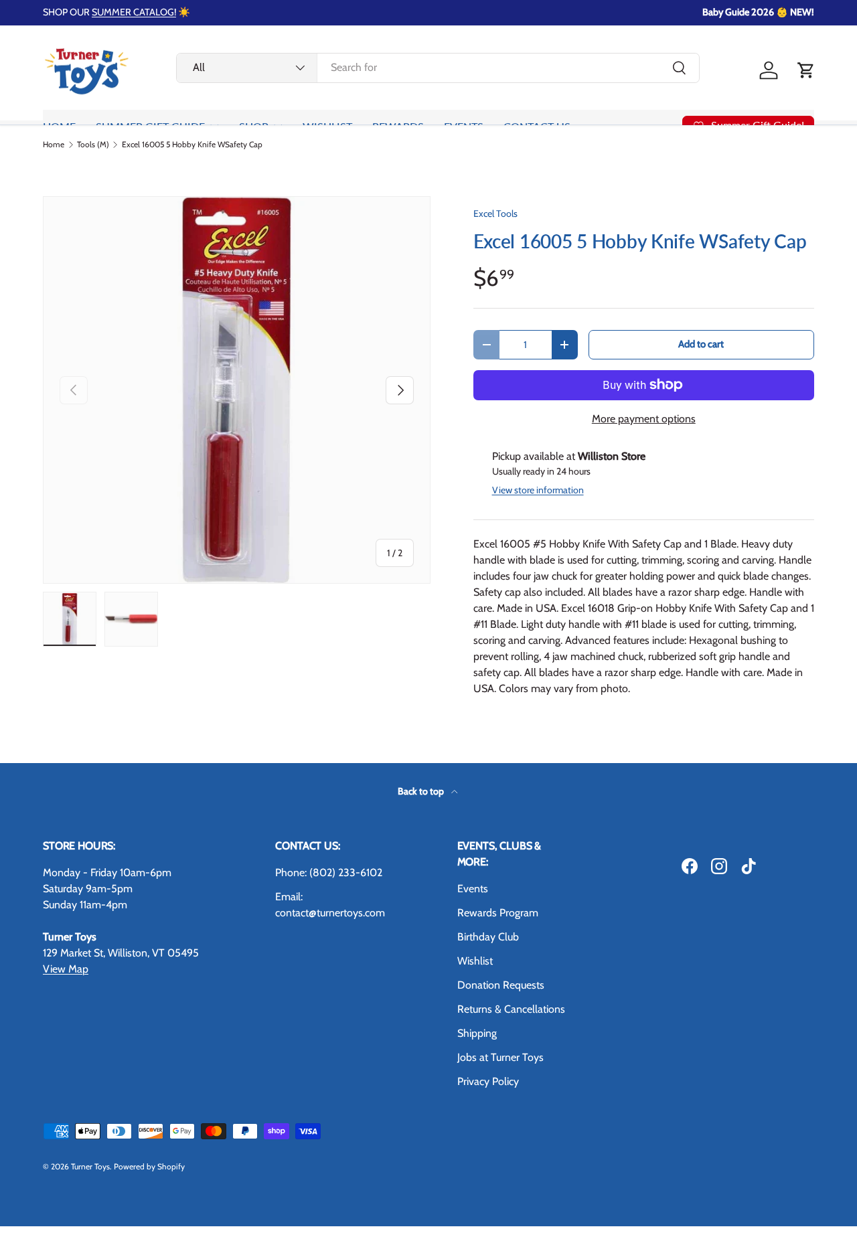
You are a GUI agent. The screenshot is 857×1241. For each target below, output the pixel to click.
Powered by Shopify (149, 1166)
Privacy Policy (488, 1081)
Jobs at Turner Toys (500, 1057)
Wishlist (475, 961)
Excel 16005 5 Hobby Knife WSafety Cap (192, 145)
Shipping (477, 1033)
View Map (65, 969)
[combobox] (438, 67)
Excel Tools (495, 214)
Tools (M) (93, 145)
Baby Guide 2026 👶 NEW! (758, 12)
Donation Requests (500, 985)
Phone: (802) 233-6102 (328, 872)
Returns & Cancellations (511, 1009)
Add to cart (701, 344)
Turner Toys (90, 1166)
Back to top (422, 791)
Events (472, 888)
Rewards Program (497, 912)
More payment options (644, 418)
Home (53, 145)
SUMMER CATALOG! (134, 12)
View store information (538, 490)
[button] (806, 70)
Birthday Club (488, 936)
